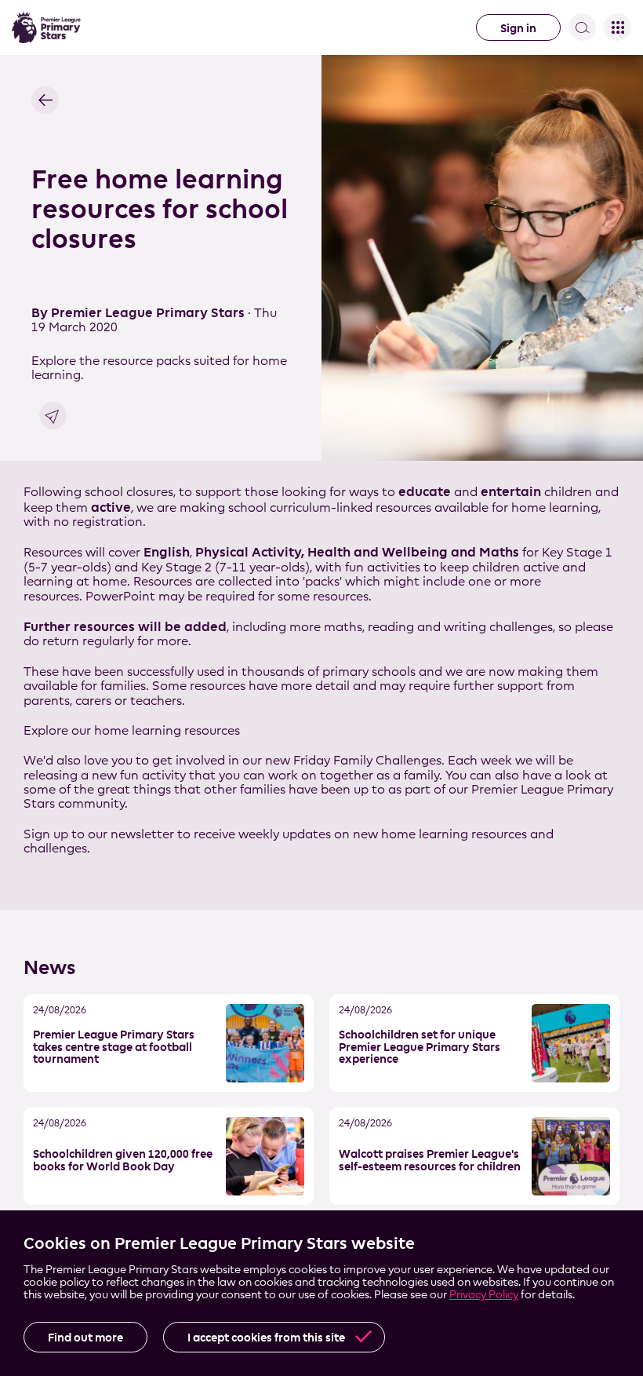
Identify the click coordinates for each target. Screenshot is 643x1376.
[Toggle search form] (582, 27)
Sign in (518, 28)
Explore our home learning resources (132, 730)
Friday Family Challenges (367, 760)
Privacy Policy (483, 1294)
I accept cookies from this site (266, 1337)
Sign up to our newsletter (99, 834)
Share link (53, 415)
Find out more (85, 1337)
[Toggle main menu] (617, 27)
